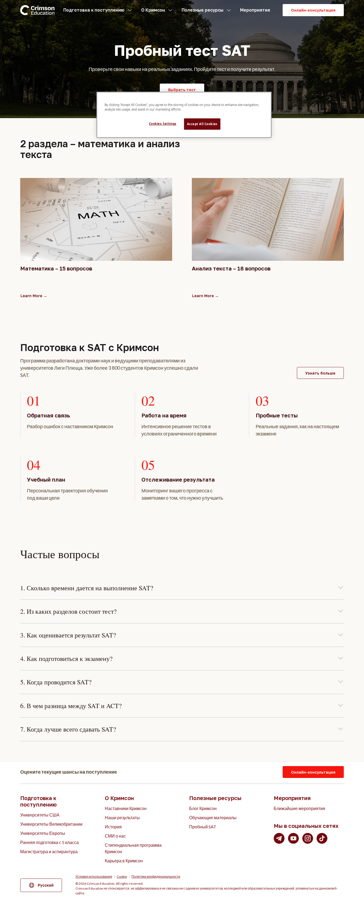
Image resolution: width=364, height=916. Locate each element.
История (113, 826)
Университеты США (40, 814)
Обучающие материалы (213, 817)
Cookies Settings (162, 124)
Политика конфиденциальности (155, 877)
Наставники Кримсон (126, 808)
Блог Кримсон (203, 808)
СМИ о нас (115, 835)
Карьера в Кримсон (124, 860)
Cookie (122, 877)
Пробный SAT (202, 826)
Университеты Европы (42, 833)
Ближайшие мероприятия (299, 808)
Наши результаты (122, 817)
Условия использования (93, 877)
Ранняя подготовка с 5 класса (49, 842)
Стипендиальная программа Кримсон (133, 848)
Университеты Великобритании (51, 823)
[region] (184, 115)
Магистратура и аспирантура (49, 851)
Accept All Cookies (202, 124)
